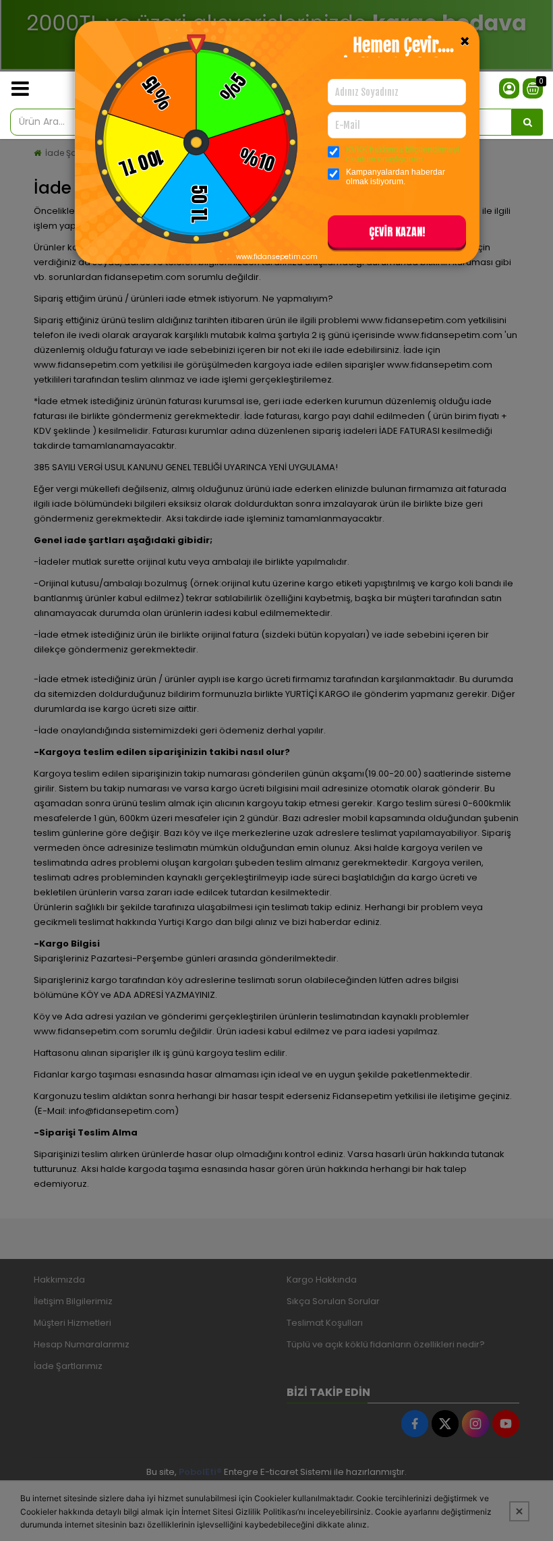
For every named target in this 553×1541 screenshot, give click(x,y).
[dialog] (276, 770)
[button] (397, 234)
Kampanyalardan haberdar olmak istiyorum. (395, 176)
